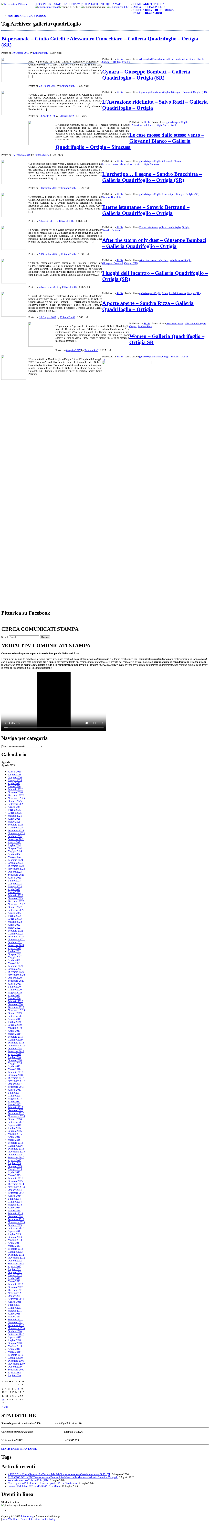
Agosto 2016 (14, 1125)
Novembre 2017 (16, 1080)
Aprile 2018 (14, 1066)
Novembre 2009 (16, 1363)
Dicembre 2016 (16, 1113)
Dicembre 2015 (16, 1148)
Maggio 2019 (15, 1027)
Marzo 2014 (14, 1210)
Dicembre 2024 (16, 830)
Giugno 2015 (15, 1166)
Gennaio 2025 (15, 827)
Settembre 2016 (16, 1122)
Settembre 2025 (16, 804)
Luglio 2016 (14, 1128)
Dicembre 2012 (16, 1254)
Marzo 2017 (14, 1104)
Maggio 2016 (15, 1133)
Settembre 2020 (16, 980)
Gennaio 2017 (15, 1110)
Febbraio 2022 (15, 930)
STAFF (58, 4)
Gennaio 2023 (15, 898)
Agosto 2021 (14, 948)
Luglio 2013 (14, 1234)
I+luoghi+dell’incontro (174, 293)
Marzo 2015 (14, 1175)
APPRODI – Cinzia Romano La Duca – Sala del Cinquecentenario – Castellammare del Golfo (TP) (59, 1474)
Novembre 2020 (16, 974)
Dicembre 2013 (16, 1219)
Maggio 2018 (15, 1063)
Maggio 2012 (15, 1275)
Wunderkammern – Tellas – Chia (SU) (28, 1480)
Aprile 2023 (14, 889)
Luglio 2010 (14, 1340)
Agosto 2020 (14, 983)
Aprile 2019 (14, 1030)
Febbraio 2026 (15, 789)
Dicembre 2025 (16, 795)
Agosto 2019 (14, 1019)
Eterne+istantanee (148, 227)
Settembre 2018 (16, 1051)
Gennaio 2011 (15, 1322)
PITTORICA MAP (110, 4)
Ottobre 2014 (15, 1189)
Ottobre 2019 (15, 1013)
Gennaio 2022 (15, 933)
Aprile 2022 (14, 924)
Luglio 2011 (14, 1304)
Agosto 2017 (14, 1089)
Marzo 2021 (14, 963)
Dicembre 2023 (16, 865)
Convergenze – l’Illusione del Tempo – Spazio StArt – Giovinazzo (42, 1483)
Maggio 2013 (15, 1240)
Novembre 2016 (16, 1116)
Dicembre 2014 (16, 1184)
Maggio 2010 (15, 1346)
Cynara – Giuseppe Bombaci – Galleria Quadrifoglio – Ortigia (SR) (146, 75)
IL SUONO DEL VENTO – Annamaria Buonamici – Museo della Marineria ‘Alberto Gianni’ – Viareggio (63, 1477)
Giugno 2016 (15, 1131)
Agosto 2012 (14, 1266)
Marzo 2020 (14, 998)
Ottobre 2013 (15, 1225)
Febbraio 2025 (15, 824)
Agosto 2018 (14, 1054)
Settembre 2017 (16, 1086)
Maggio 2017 (15, 1098)
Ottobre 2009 (15, 1366)
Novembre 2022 (16, 904)
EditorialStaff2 (40, 52)
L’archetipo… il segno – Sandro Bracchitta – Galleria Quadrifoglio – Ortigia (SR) (152, 177)
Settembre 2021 (16, 945)
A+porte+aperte (174, 323)
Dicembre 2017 (16, 1078)
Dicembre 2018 (16, 1042)
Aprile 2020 (14, 995)
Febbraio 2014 (15, 1213)
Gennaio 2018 (15, 1075)
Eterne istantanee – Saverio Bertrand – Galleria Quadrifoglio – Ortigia (145, 210)
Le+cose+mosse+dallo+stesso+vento (121, 164)
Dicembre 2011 (16, 1290)
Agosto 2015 (14, 1160)
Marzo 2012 (14, 1281)
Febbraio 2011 (15, 1319)
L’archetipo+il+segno (173, 194)
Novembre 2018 (16, 1045)
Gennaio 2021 (15, 969)
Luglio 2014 (14, 1198)
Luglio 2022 (14, 916)
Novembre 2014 (16, 1187)
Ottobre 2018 (15, 1048)
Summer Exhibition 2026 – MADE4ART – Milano (34, 1486)
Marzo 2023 (14, 892)
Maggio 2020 (15, 992)
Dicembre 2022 (16, 901)
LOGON (41, 4)
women (185, 356)
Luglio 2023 (14, 880)
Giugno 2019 (15, 1025)
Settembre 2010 (16, 1334)
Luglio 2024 (14, 845)
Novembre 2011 (16, 1293)
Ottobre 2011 (14, 1296)
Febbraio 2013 (15, 1248)
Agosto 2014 (14, 1195)
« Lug (5, 1406)
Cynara (143, 92)
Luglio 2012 (14, 1269)
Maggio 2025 (15, 815)
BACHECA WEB (73, 4)
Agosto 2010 (14, 1337)
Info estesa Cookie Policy (42, 1519)
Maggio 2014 (15, 1204)
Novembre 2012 (16, 1257)
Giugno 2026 (15, 777)
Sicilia (119, 59)
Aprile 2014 (14, 1207)
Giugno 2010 (15, 1343)
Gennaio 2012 (15, 1287)
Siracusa (154, 164)
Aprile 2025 (14, 818)
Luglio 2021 (14, 951)
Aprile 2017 (14, 1101)
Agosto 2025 (14, 807)
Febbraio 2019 (15, 1036)
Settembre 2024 (16, 839)
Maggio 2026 (15, 780)
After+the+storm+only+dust (153, 260)
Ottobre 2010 (15, 1331)
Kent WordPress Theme (14, 1519)
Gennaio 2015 (15, 1181)
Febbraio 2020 (15, 1001)
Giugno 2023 (15, 883)
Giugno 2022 (15, 918)
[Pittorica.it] (14, 4)
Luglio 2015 (14, 1163)
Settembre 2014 (16, 1192)
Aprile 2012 (14, 1278)
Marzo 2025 (14, 821)
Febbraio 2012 (15, 1284)
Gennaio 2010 (15, 1357)
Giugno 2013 (15, 1237)
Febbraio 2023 (15, 895)
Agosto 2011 (14, 1301)
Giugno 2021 (15, 954)
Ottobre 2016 (15, 1119)
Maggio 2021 (15, 957)
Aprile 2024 (14, 854)
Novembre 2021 (16, 939)
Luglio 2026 (14, 774)
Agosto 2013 (14, 1231)
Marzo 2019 (14, 1033)
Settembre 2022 (16, 910)
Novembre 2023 (16, 868)
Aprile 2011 (14, 1313)
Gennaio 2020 (15, 1004)
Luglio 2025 (14, 809)
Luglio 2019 (14, 1022)
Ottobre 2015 (15, 1154)
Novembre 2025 (16, 798)
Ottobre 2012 (15, 1260)
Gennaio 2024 (15, 862)
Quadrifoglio (123, 62)
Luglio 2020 (14, 986)
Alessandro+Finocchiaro (152, 59)
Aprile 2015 (14, 1172)
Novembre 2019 (16, 1010)
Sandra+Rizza (145, 326)
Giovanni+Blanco (171, 161)
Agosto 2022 (14, 913)
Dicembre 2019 (16, 1007)
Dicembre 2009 (16, 1360)
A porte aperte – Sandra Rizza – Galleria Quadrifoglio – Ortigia (148, 306)
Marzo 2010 (14, 1351)
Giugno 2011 (14, 1307)
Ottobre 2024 (15, 836)
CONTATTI (91, 4)
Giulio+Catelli (196, 59)
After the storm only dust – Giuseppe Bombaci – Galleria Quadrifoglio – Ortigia (154, 243)
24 (3, 1399)
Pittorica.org (27, 1516)
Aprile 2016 (14, 1136)
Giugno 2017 (15, 1095)
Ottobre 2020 (15, 977)
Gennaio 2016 (15, 1145)
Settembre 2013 (16, 1228)
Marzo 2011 (14, 1316)
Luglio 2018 (14, 1057)
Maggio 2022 (15, 921)
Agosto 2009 (14, 1372)
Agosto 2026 (14, 771)
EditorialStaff (91, 350)
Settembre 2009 (16, 1369)
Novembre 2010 (16, 1328)
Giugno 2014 (15, 1201)
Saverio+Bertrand (111, 230)
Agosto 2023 (14, 877)
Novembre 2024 (16, 833)
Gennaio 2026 (15, 792)
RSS (50, 4)
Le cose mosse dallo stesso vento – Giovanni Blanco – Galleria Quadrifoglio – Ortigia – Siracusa (129, 141)
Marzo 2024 (14, 857)
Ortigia (158, 125)
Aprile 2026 (14, 783)
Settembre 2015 (16, 1157)
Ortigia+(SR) (109, 62)
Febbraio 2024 (15, 860)
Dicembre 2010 (16, 1325)
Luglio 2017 (14, 1092)
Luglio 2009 (14, 1375)
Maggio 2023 (15, 886)
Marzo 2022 (14, 927)
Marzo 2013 (14, 1245)
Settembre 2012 (16, 1263)
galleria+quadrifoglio (177, 59)
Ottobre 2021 (15, 942)
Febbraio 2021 (15, 966)
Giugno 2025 (15, 812)
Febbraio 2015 (15, 1178)
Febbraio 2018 (15, 1072)
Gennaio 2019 (15, 1039)
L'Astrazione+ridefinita (141, 125)
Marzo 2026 (14, 786)
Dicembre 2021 (16, 936)
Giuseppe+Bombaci (181, 92)
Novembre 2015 (16, 1151)
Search (4, 637)
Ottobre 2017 (15, 1083)
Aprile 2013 (14, 1242)
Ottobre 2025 (15, 801)
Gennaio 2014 (15, 1216)
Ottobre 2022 (15, 907)
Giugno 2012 (15, 1272)
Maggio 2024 (15, 851)
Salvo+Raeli (169, 125)
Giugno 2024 (15, 848)
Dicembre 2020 (16, 971)
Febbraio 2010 (15, 1354)
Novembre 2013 (16, 1222)
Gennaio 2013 (15, 1251)
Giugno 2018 (15, 1060)
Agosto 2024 (14, 842)
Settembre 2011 (16, 1298)
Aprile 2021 (14, 960)
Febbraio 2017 (15, 1107)
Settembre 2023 (16, 874)
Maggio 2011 (15, 1310)
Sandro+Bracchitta (112, 197)
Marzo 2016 (14, 1139)
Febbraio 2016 (15, 1142)
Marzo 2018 (14, 1069)
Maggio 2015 (15, 1169)
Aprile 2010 (14, 1349)
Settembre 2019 (16, 1016)
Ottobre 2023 (15, 871)
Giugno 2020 (15, 989)
